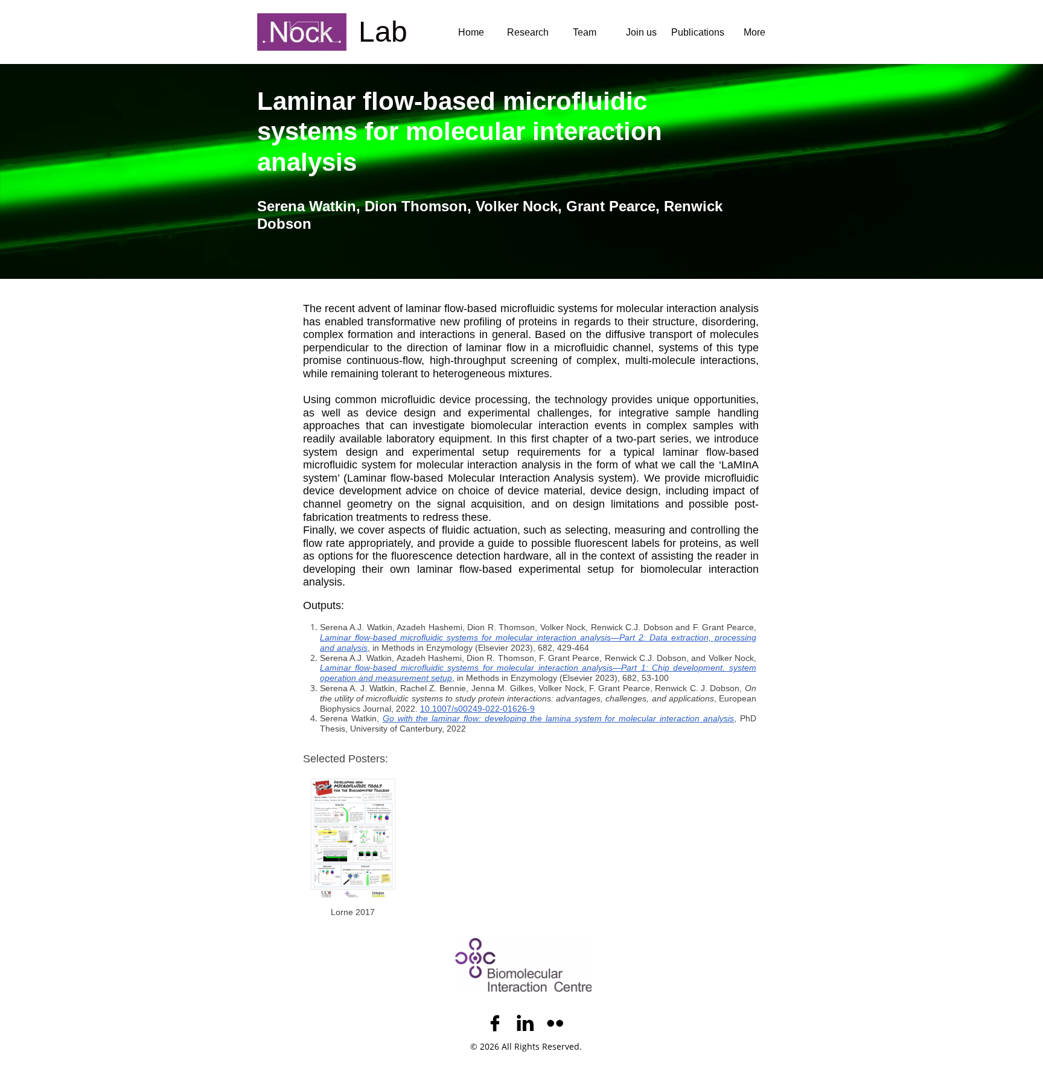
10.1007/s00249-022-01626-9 (477, 708)
